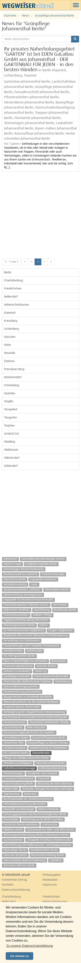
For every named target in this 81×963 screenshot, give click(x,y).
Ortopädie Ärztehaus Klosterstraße (49, 840)
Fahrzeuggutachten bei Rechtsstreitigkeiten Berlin (35, 814)
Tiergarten (10, 417)
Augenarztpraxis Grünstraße (22, 707)
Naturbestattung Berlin (50, 763)
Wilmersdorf (11, 458)
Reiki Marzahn (36, 727)
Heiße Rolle (11, 788)
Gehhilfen (56, 860)
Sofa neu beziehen (15, 855)
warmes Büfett (46, 666)
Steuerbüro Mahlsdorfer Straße (49, 722)
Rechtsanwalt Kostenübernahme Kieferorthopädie (35, 717)
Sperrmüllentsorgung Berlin (21, 686)
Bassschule (59, 661)
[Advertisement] (40, 214)
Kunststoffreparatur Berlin (48, 737)
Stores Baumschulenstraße (51, 676)
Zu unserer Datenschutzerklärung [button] (29, 945)
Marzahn (9, 337)
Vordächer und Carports (42, 773)
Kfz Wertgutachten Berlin (19, 656)
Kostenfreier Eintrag (14, 879)
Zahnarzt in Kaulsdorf (17, 671)
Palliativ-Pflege (42, 615)
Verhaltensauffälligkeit (18, 763)
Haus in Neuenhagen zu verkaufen (25, 661)
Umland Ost (11, 433)
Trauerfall (43, 778)
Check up (40, 671)
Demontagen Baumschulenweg (24, 569)
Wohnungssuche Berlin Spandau (43, 819)
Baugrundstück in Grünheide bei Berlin (28, 696)
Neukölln (9, 353)
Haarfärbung (42, 610)
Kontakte (8, 884)
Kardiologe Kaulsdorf (17, 676)
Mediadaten (50, 879)
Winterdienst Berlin (57, 589)
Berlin (7, 272)
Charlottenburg (13, 280)
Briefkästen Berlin (65, 610)
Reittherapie (34, 650)
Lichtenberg (11, 329)
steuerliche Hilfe (14, 742)
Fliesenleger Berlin (15, 850)
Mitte (7, 345)
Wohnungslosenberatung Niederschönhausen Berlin (36, 834)
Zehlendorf (10, 466)
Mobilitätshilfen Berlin (44, 850)
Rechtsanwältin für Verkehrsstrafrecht (28, 799)
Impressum (49, 884)
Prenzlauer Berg (14, 369)
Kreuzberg (10, 320)
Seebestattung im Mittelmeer (48, 748)
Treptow (9, 425)
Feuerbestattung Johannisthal (22, 691)
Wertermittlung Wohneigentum (23, 594)
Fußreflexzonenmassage (19, 768)
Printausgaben (51, 875)
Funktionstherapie (53, 574)
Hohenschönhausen (16, 304)
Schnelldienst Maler (16, 737)
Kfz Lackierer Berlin (16, 753)
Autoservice (49, 824)
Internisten (10, 559)
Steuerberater (41, 753)
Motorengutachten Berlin (19, 625)
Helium (43, 625)
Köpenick (10, 312)
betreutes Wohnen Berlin (19, 865)
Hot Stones (60, 604)
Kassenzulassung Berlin (18, 783)
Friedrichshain (12, 288)
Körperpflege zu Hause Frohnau (48, 742)
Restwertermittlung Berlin (47, 855)
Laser (34, 584)
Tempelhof (10, 409)
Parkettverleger (13, 773)
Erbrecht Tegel (12, 564)
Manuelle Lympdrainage (19, 809)
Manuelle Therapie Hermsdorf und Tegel (47, 788)
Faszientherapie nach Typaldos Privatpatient (31, 645)
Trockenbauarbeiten (16, 615)
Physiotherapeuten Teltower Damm (26, 604)
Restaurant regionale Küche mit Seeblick (29, 732)
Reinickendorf (12, 377)
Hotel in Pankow (48, 809)
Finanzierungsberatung (18, 666)
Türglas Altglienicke (60, 630)
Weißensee (11, 449)
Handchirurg (62, 681)
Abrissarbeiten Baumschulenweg (24, 860)
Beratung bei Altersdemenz (55, 783)
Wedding (9, 441)
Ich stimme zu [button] (19, 955)
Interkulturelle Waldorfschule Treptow (27, 681)
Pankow (9, 361)
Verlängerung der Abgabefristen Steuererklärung (34, 712)
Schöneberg (11, 385)
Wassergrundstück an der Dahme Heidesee (31, 702)
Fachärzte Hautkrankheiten (21, 824)
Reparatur (30, 794)
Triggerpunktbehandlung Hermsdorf (26, 620)
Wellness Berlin (13, 829)
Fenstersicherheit (14, 722)
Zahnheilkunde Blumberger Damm (43, 559)
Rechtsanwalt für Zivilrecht (20, 574)
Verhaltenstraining (15, 584)
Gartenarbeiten (13, 840)
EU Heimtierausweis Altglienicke (24, 630)
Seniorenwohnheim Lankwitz (22, 589)
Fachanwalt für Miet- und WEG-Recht (50, 829)
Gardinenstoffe (13, 650)
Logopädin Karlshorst (43, 579)
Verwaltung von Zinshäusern (22, 640)
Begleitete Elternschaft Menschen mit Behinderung (36, 635)
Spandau (9, 393)
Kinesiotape (11, 819)
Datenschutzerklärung (16, 889)
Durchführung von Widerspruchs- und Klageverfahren (37, 845)
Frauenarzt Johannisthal (18, 778)
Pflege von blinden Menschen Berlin (26, 758)
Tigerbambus (12, 794)
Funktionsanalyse (15, 748)
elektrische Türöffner (16, 610)
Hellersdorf (11, 296)
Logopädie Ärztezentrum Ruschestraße (28, 599)
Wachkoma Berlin (15, 579)
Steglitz (8, 401)
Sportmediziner (13, 727)
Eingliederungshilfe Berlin (41, 564)
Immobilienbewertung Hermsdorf (25, 804)
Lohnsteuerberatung (52, 768)
